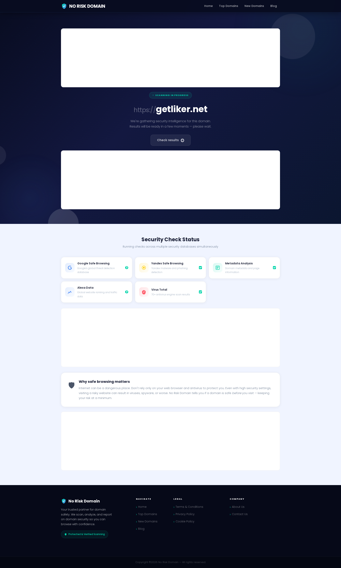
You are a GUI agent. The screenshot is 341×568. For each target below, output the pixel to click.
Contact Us (240, 514)
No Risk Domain (87, 6)
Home (208, 6)
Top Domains (228, 6)
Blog (273, 6)
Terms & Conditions (189, 507)
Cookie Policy (185, 521)
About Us (238, 507)
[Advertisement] (170, 57)
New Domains (254, 6)
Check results (168, 140)
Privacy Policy (185, 514)
